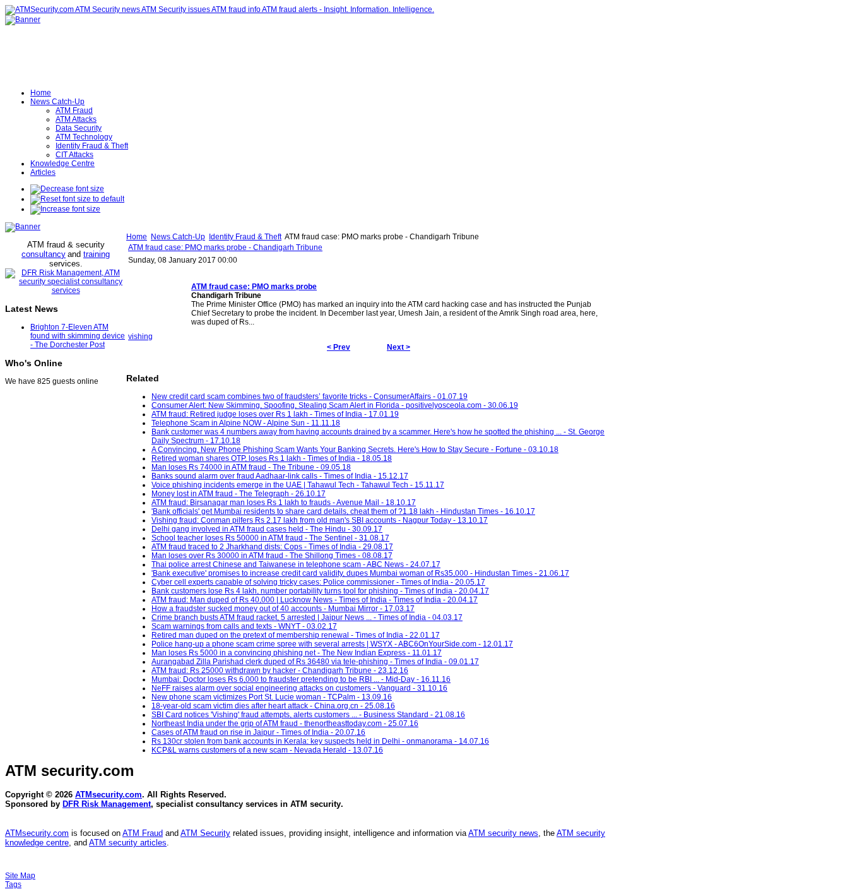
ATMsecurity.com (108, 794)
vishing (140, 336)
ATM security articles (128, 842)
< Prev (338, 347)
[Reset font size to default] (77, 198)
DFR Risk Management (106, 804)
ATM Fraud (142, 833)
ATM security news (503, 833)
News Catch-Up (178, 236)
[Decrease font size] (67, 188)
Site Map (20, 875)
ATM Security (205, 833)
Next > (398, 347)
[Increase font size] (65, 209)
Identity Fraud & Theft (245, 236)
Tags (13, 884)
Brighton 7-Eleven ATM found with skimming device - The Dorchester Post (77, 336)
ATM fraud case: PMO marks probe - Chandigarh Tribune (225, 247)
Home (136, 236)
